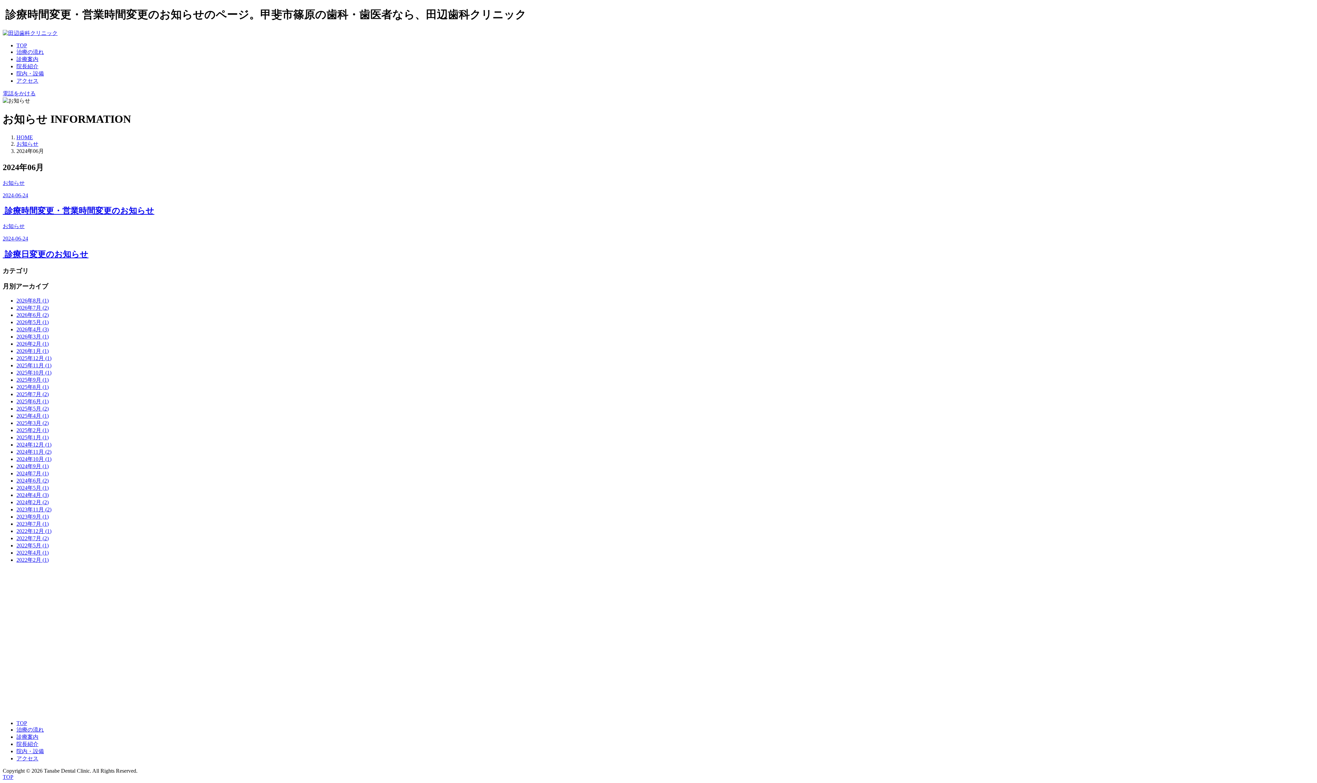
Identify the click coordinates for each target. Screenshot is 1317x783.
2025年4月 (32, 416)
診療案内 (27, 59)
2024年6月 (32, 481)
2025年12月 (33, 358)
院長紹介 (27, 66)
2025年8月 (32, 387)
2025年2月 (32, 430)
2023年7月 (32, 524)
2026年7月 (32, 308)
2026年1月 (32, 351)
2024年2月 (32, 502)
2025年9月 (32, 380)
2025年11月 (33, 365)
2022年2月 (32, 560)
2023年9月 (32, 517)
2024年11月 (33, 452)
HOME (24, 137)
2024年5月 (32, 488)
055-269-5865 (18, 608)
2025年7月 (32, 394)
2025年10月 (33, 373)
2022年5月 (32, 545)
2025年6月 (32, 401)
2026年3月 (32, 337)
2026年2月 (32, 344)
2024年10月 (33, 459)
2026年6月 (32, 315)
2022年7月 (32, 538)
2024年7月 (32, 473)
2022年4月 (32, 553)
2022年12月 (33, 531)
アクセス (27, 81)
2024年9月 (32, 466)
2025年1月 (32, 437)
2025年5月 (32, 409)
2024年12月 (33, 445)
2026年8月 (32, 301)
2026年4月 (32, 329)
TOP (21, 45)
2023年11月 (33, 509)
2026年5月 (32, 322)
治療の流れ (30, 52)
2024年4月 (32, 495)
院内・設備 (30, 73)
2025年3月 (32, 423)
